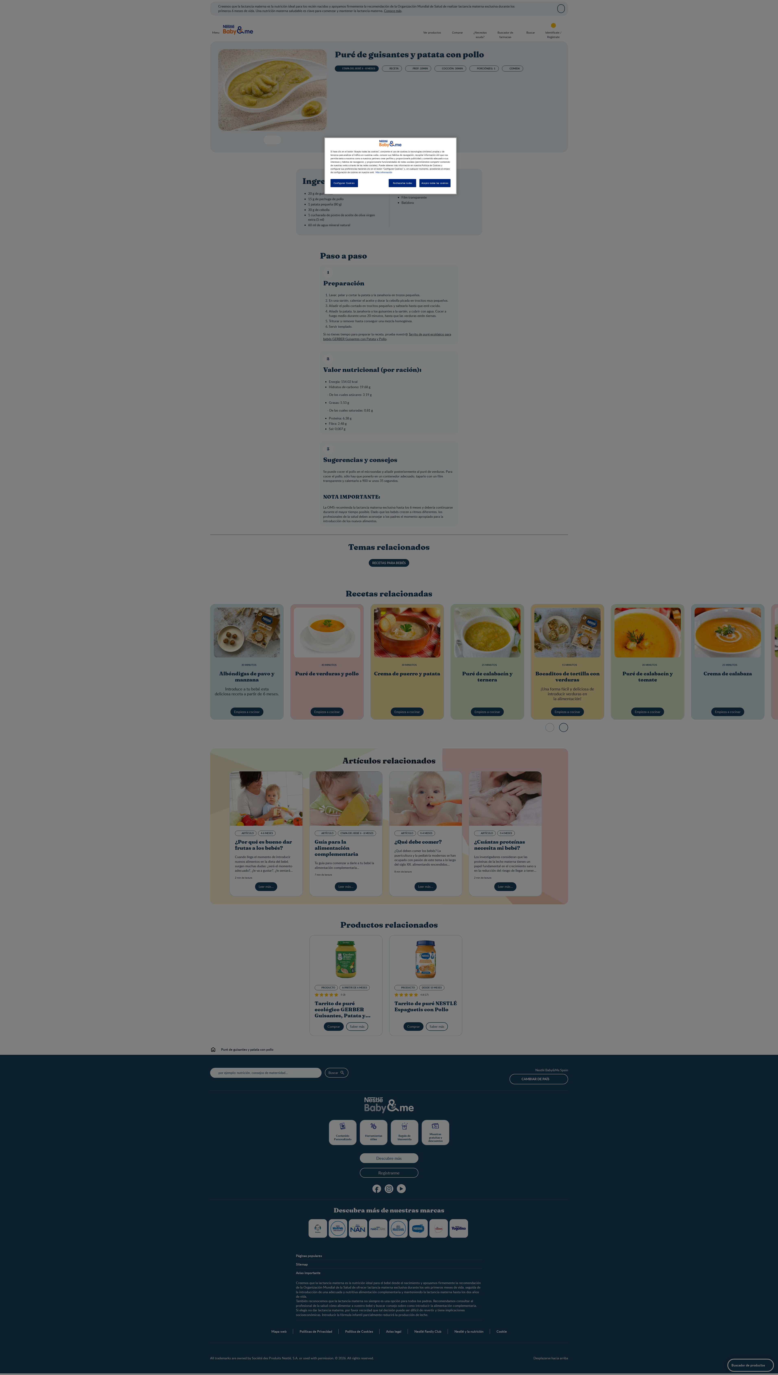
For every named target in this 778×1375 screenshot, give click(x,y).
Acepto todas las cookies (434, 183)
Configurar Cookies (344, 183)
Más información (383, 172)
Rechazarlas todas (402, 183)
